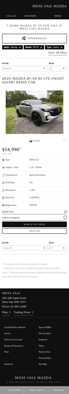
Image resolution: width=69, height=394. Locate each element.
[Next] (64, 139)
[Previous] (4, 139)
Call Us (11, 16)
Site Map (43, 364)
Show (51, 63)
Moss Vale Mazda (50, 6)
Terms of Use (44, 352)
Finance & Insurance (13, 346)
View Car (34, 231)
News (41, 346)
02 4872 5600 (18, 306)
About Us (8, 364)
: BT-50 (32, 47)
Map (5, 312)
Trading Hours (22, 312)
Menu (58, 16)
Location (30, 16)
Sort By (5, 63)
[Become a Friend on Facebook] (39, 284)
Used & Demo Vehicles (14, 327)
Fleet (6, 352)
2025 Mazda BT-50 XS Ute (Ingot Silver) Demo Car (33, 80)
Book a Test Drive (34, 224)
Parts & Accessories (13, 339)
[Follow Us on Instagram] (29, 284)
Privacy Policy (45, 358)
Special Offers (45, 327)
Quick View (8, 211)
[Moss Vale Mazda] (6, 6)
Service (7, 333)
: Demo (53, 47)
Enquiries (43, 339)
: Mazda (11, 47)
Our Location (45, 333)
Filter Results (37, 38)
